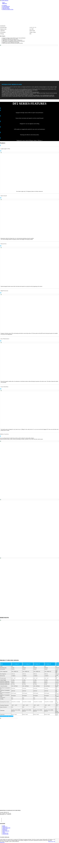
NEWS (3, 831)
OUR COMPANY (5, 830)
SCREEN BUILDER (6, 827)
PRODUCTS (4, 826)
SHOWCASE (4, 828)
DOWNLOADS (5, 834)
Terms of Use (50, 841)
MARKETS (4, 829)
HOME (3, 825)
